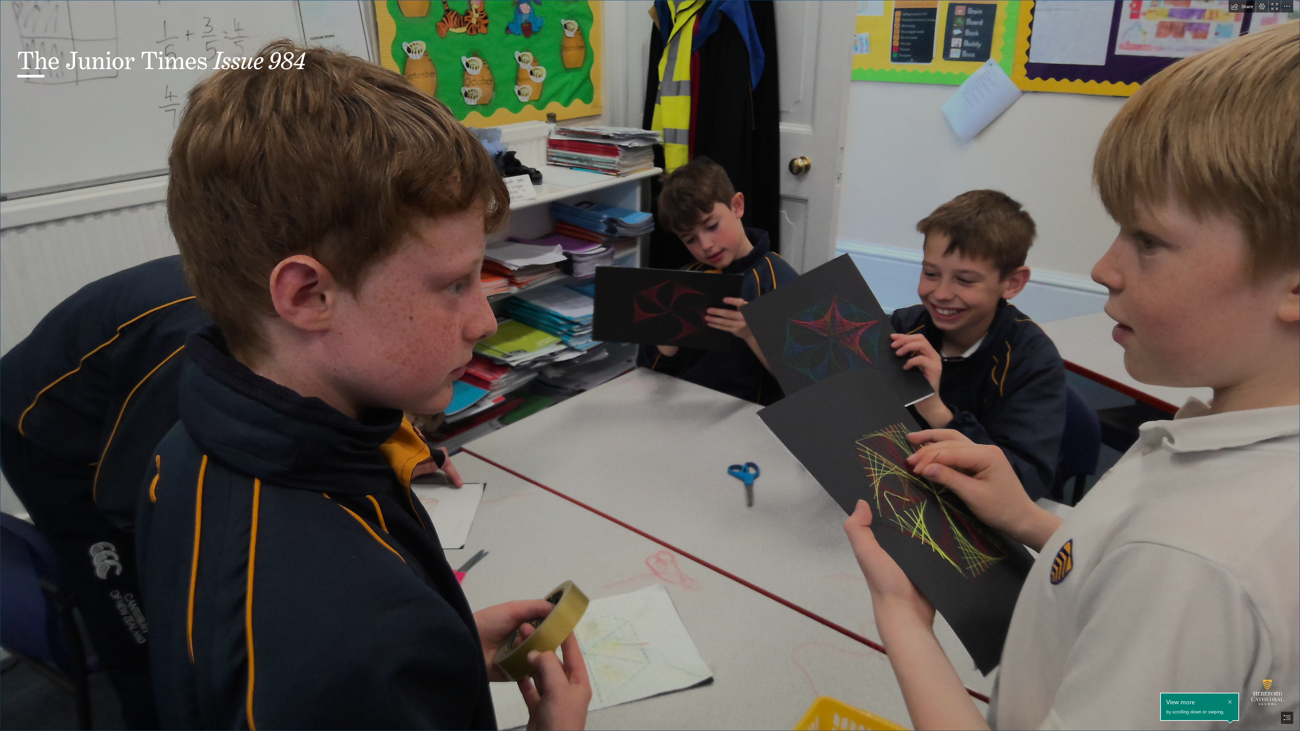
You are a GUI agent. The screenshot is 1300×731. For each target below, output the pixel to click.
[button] (1242, 6)
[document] (650, 365)
